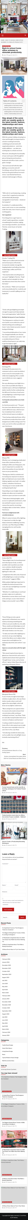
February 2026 (6, 959)
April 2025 (5, 989)
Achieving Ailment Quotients (8, 1069)
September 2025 (6, 974)
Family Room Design (7, 1045)
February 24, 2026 (10, 1182)
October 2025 (6, 971)
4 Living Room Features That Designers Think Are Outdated (13, 928)
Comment (5, 863)
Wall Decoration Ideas (8, 1060)
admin (5, 55)
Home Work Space (6, 46)
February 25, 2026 (10, 1126)
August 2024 (5, 1014)
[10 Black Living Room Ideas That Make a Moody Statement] (14, 1168)
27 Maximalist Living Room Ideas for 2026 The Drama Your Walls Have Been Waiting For (13, 939)
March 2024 (5, 1029)
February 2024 (6, 1032)
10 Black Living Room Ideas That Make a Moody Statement (13, 945)
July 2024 (4, 1017)
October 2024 (6, 1008)
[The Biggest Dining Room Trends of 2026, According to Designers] (14, 1111)
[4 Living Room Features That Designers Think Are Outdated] (14, 1084)
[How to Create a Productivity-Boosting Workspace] (14, 830)
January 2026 (5, 962)
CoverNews (23, 1215)
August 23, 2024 (11, 55)
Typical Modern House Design (10, 1057)
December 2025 (6, 965)
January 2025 (5, 998)
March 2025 (5, 992)
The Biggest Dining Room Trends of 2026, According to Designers (13, 933)
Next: (15, 756)
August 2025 (5, 977)
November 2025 (6, 968)
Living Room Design (7, 1051)
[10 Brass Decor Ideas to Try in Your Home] (14, 1195)
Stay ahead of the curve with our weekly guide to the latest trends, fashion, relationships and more (13, 105)
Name (4, 885)
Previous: (12, 750)
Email (17, 885)
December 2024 (6, 1001)
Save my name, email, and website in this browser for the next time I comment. (13, 902)
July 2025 (4, 980)
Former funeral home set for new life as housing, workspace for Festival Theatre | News (14, 788)
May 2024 (5, 1023)
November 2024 (6, 1005)
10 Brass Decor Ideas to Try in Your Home (13, 949)
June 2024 (5, 1020)
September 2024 (6, 1011)
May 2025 (5, 986)
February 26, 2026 (10, 1098)
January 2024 (5, 1035)
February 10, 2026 (10, 845)
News (3, 1054)
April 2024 (5, 1026)
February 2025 (6, 995)
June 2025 (5, 983)
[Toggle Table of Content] (22, 101)
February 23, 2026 (10, 792)
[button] (2, 35)
